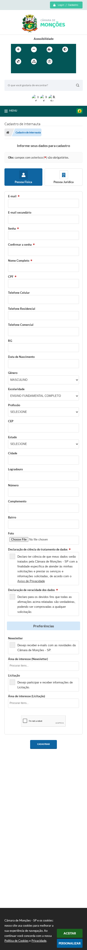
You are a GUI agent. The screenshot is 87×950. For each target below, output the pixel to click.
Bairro (12, 517)
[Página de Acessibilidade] (49, 61)
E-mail (12, 196)
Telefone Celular (19, 292)
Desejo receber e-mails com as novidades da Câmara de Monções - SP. (46, 648)
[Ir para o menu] (15, 70)
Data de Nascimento (21, 357)
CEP (10, 421)
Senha (12, 228)
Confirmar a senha (20, 244)
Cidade (12, 453)
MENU (13, 110)
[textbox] (45, 666)
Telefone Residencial (21, 308)
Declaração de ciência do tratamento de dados (38, 549)
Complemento (17, 501)
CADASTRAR (43, 744)
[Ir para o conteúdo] (62, 61)
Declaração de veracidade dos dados (31, 590)
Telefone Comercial (20, 324)
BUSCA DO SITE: (17, 77)
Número (13, 485)
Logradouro (15, 469)
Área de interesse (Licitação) (26, 696)
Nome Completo (18, 260)
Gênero (12, 373)
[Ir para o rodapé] (35, 70)
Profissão (14, 405)
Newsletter (15, 638)
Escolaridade (16, 389)
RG (10, 340)
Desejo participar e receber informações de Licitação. (45, 685)
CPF (10, 276)
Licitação (14, 675)
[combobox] (43, 666)
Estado (12, 437)
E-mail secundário (19, 212)
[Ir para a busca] (25, 70)
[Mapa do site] (34, 61)
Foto (11, 533)
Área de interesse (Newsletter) (28, 659)
